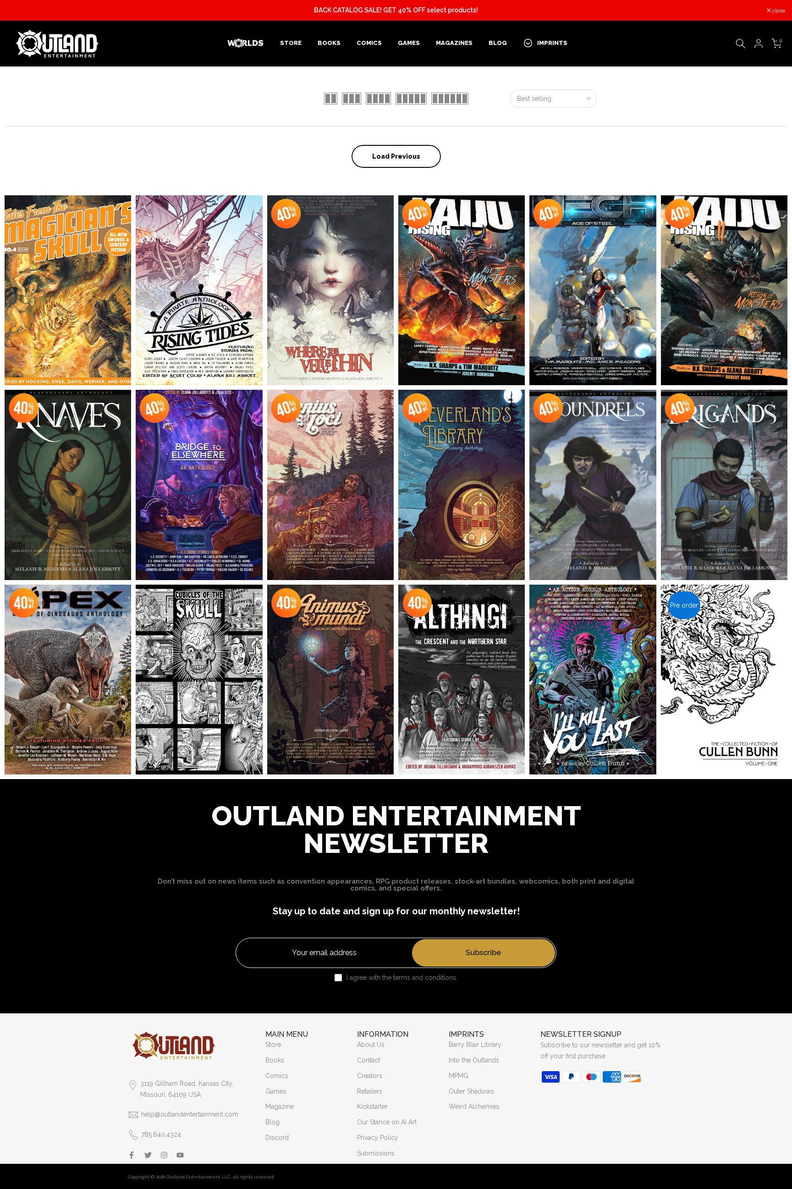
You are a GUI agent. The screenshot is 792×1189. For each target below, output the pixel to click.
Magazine (279, 1106)
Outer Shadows (471, 1091)
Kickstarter (372, 1106)
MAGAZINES (454, 42)
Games (275, 1091)
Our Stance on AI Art (387, 1122)
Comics (276, 1075)
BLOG (498, 42)
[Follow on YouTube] (180, 1155)
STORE (291, 42)
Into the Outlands (474, 1060)
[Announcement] (396, 10)
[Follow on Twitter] (148, 1155)
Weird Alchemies (474, 1106)
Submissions (376, 1153)
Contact (368, 1060)
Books (274, 1060)
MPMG (458, 1075)
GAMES (409, 42)
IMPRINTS (552, 42)
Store (273, 1044)
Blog (272, 1122)
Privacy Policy (377, 1137)
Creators (369, 1075)
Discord (277, 1137)
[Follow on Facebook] (131, 1155)
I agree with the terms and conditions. (401, 977)
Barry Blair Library (475, 1044)
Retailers (369, 1091)
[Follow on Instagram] (164, 1155)
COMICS (369, 42)
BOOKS (329, 42)
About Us (371, 1044)
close (18, 10)
